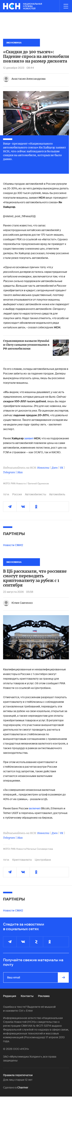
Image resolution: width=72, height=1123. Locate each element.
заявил (29, 438)
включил (35, 808)
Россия (17, 494)
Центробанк (43, 859)
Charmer (22, 1087)
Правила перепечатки (18, 1075)
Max (20, 472)
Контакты (27, 996)
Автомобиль (57, 494)
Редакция (9, 996)
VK (61, 467)
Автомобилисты (35, 494)
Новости (43, 467)
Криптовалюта (22, 859)
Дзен (54, 467)
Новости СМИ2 (13, 545)
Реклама (44, 996)
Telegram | (10, 472)
